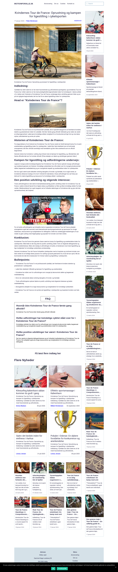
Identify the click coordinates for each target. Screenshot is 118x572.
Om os (56, 4)
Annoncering (48, 4)
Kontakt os (70, 4)
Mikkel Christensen (57, 406)
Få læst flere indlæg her (48, 353)
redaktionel (77, 21)
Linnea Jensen (21, 454)
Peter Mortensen (31, 21)
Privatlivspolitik (62, 568)
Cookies (62, 4)
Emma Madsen (21, 406)
